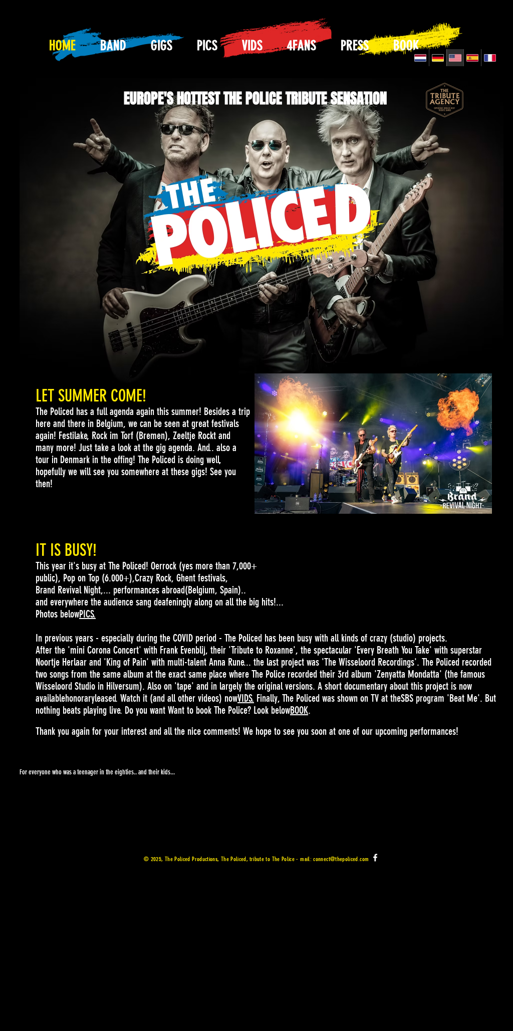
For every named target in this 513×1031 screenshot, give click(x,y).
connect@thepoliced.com (341, 859)
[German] (437, 57)
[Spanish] (472, 57)
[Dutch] (420, 57)
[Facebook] (375, 858)
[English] (455, 57)
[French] (489, 57)
